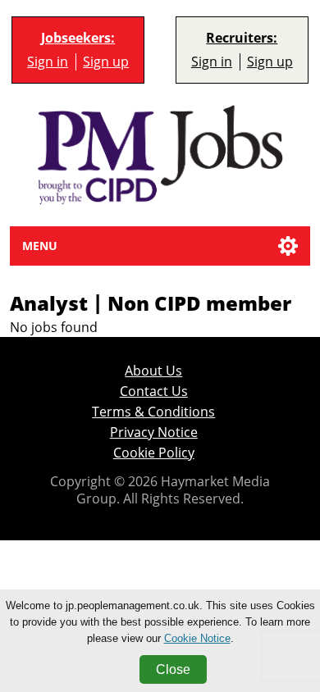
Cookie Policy (153, 453)
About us (153, 371)
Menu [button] (39, 245)
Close (173, 669)
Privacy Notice (154, 432)
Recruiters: (241, 38)
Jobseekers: (78, 38)
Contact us (154, 391)
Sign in (47, 62)
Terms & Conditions (153, 412)
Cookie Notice (197, 638)
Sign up (106, 62)
